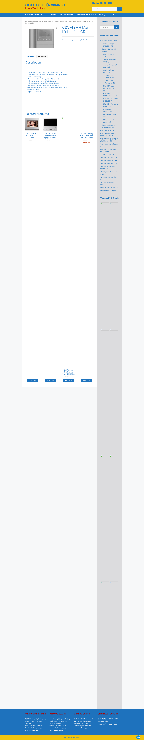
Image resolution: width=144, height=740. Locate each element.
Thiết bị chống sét (106, 160)
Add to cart (86, 380)
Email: (27, 728)
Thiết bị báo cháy (106, 157)
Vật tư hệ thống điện (107, 191)
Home (27, 21)
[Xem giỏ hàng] (113, 15)
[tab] (30, 56)
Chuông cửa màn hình (61, 21)
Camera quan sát (35, 21)
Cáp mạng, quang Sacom (109, 144)
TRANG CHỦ (52, 15)
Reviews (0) (42, 56)
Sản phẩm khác (105, 154)
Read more (32, 380)
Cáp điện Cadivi (105, 130)
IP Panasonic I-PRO (110, 114)
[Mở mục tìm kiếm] (118, 15)
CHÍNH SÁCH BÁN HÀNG (85, 15)
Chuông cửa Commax (75, 21)
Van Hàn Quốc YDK (107, 188)
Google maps (34, 730)
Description (31, 56)
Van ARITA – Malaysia (107, 182)
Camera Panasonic (47, 21)
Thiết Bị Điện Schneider (108, 172)
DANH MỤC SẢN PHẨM (33, 15)
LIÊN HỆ (102, 15)
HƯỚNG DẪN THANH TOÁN (108, 724)
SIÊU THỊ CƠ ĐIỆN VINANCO (45, 5)
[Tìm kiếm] (119, 9)
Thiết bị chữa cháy (106, 163)
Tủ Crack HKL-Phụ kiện (108, 177)
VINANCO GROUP (66, 15)
